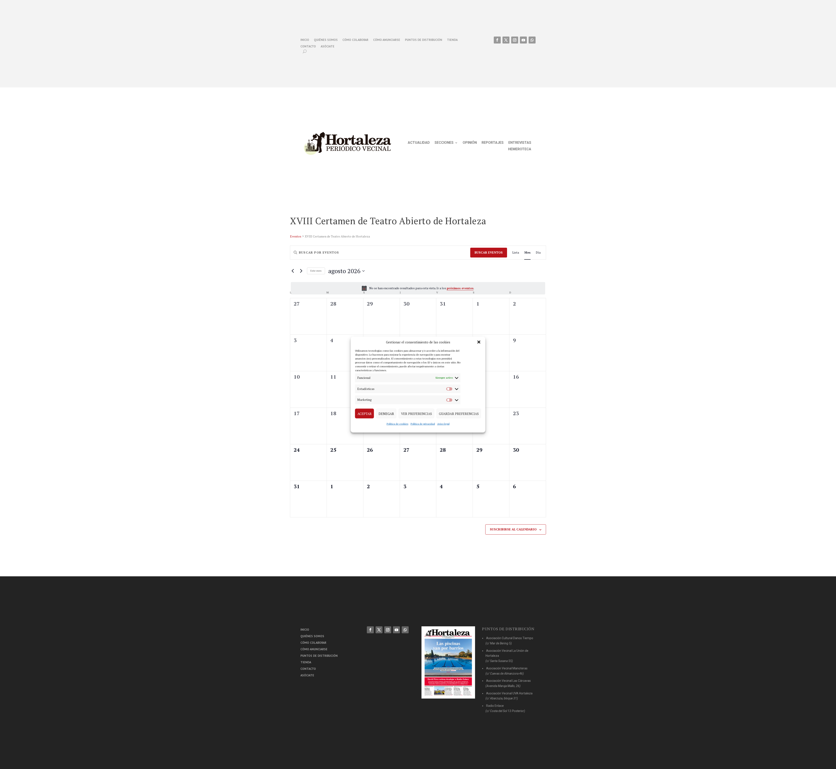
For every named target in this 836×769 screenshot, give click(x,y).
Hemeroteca (519, 149)
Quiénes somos (326, 40)
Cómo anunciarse (386, 40)
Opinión (470, 143)
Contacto (308, 46)
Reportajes (493, 143)
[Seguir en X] (505, 40)
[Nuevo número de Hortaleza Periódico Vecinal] (448, 662)
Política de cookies (397, 423)
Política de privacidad (423, 423)
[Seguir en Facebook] (497, 40)
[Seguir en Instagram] (514, 40)
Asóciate (327, 46)
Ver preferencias (416, 413)
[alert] (418, 288)
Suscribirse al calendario (513, 529)
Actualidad (419, 143)
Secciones (444, 143)
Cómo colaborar (355, 40)
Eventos (295, 236)
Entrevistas (519, 143)
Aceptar (364, 413)
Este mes (316, 270)
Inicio (304, 40)
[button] (479, 342)
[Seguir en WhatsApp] (532, 40)
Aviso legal (443, 423)
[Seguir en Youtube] (523, 40)
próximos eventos (460, 288)
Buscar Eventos (489, 252)
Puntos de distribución (423, 40)
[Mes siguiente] (301, 271)
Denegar (386, 413)
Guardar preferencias (459, 413)
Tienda (452, 40)
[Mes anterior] (292, 271)
